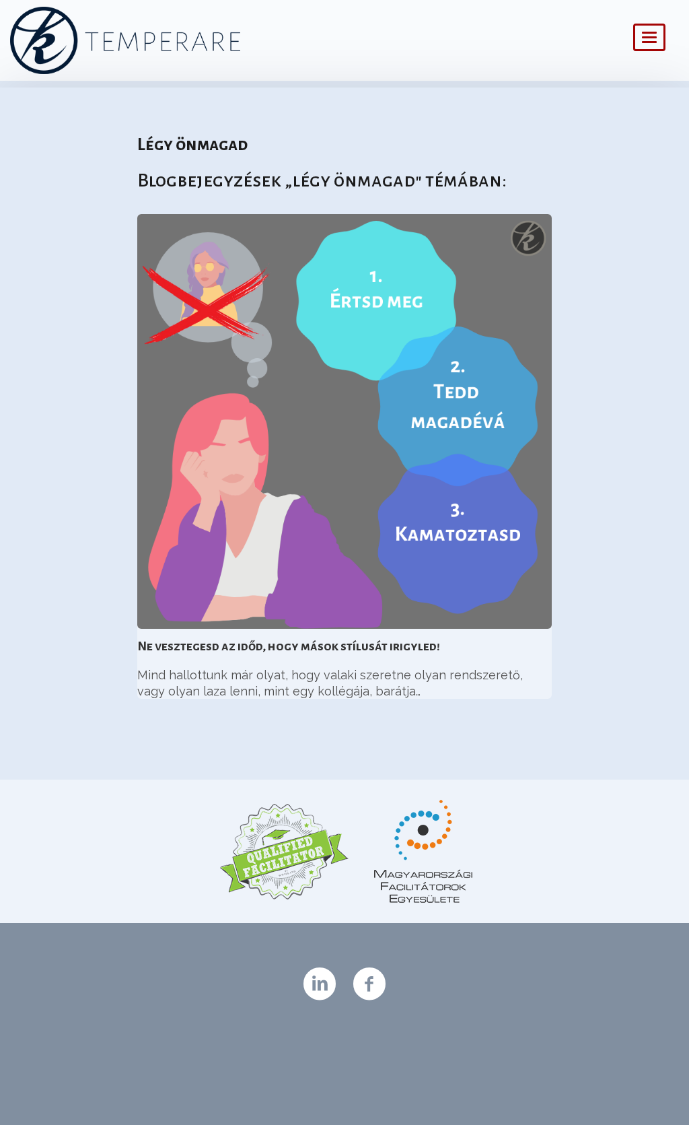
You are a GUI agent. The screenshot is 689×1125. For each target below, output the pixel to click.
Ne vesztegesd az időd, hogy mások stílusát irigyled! (288, 646)
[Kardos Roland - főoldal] (270, 40)
